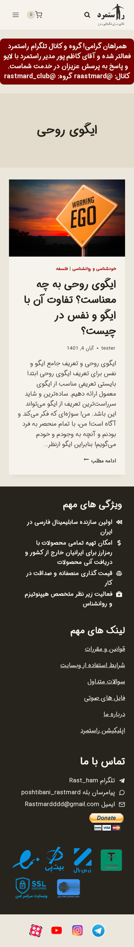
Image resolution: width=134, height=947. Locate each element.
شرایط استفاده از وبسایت (92, 665)
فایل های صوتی (104, 698)
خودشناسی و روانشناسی (94, 268)
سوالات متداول (106, 682)
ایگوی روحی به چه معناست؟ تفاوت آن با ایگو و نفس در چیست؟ (70, 308)
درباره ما (114, 714)
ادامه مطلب (100, 461)
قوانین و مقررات (105, 649)
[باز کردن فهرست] (16, 14)
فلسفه (62, 268)
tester (108, 348)
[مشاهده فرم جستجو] (87, 15)
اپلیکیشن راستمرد (102, 731)
